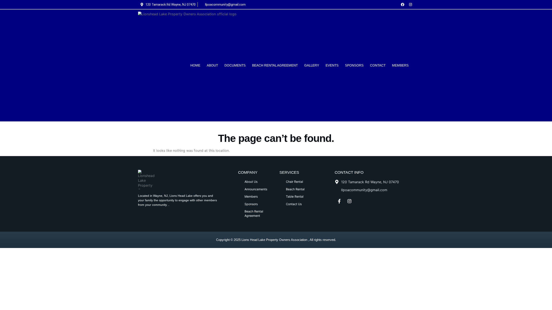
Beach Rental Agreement (275, 65)
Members (400, 65)
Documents (235, 65)
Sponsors (354, 65)
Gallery (311, 65)
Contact (378, 65)
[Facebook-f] (339, 201)
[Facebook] (402, 4)
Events (332, 65)
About (212, 65)
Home (195, 65)
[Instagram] (410, 4)
